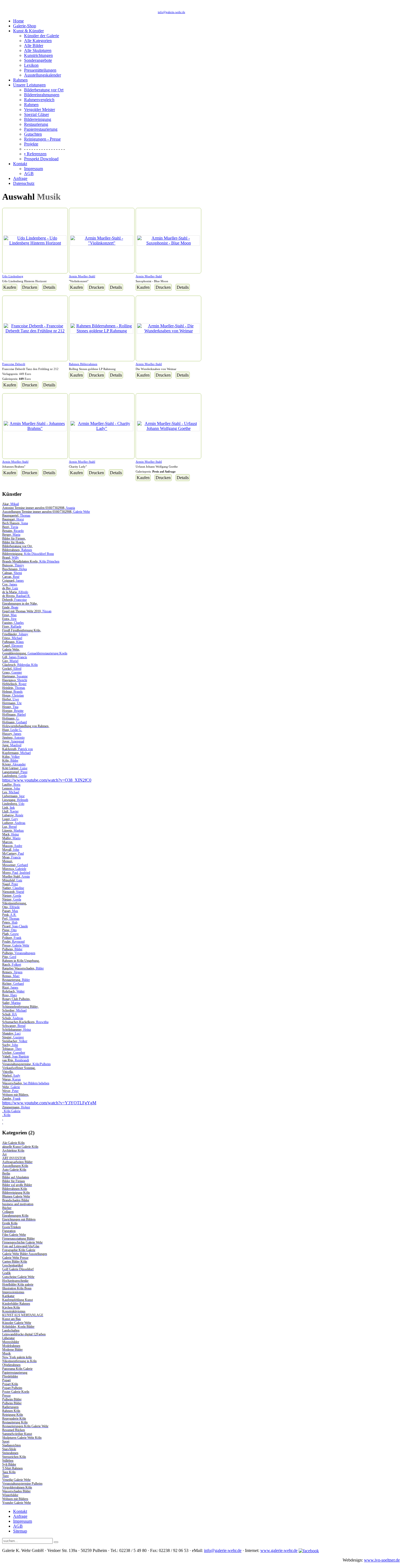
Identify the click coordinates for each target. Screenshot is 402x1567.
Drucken (29, 287)
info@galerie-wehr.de (171, 12)
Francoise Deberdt (13, 364)
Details (49, 287)
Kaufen (9, 287)
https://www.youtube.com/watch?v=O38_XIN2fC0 (46, 780)
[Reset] (56, 1542)
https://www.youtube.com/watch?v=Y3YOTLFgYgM (49, 1102)
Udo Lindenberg (12, 276)
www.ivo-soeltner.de (382, 1560)
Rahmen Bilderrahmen (83, 364)
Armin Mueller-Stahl (82, 276)
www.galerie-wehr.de (279, 1550)
